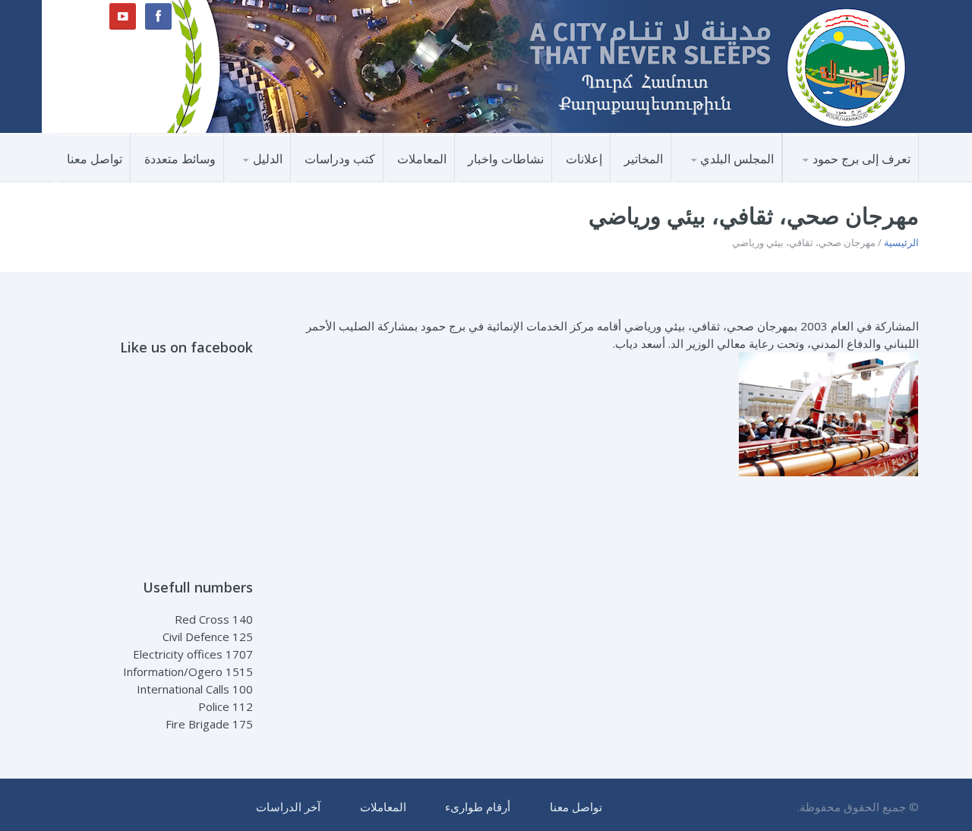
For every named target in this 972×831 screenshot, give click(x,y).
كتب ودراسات (340, 158)
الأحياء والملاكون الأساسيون (843, 177)
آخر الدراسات (288, 806)
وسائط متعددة (180, 158)
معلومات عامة (867, 179)
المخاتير (643, 158)
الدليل (267, 158)
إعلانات (584, 158)
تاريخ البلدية (738, 181)
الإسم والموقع (868, 181)
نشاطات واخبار (506, 158)
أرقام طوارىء (477, 806)
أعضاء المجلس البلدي (715, 179)
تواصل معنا (94, 158)
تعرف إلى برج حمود (861, 158)
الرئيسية (901, 242)
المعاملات (422, 158)
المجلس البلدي (737, 158)
